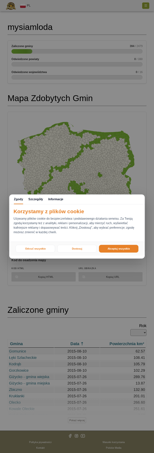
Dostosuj (77, 248)
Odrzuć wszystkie (35, 248)
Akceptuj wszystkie (119, 248)
